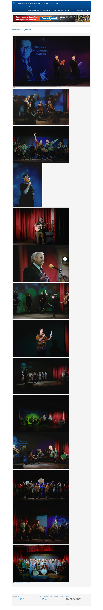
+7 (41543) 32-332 (20, 601)
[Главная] (14, 3)
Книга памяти (24, 6)
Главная (17, 6)
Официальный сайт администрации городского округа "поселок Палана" (37, 3)
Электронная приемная (82, 10)
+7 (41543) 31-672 (20, 599)
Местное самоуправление (34, 10)
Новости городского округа (24, 582)
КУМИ (54, 10)
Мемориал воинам (39, 6)
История (31, 6)
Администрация (46, 10)
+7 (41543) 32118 (46, 601)
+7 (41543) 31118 (46, 599)
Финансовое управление (64, 10)
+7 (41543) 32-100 (20, 598)
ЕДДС (74, 10)
